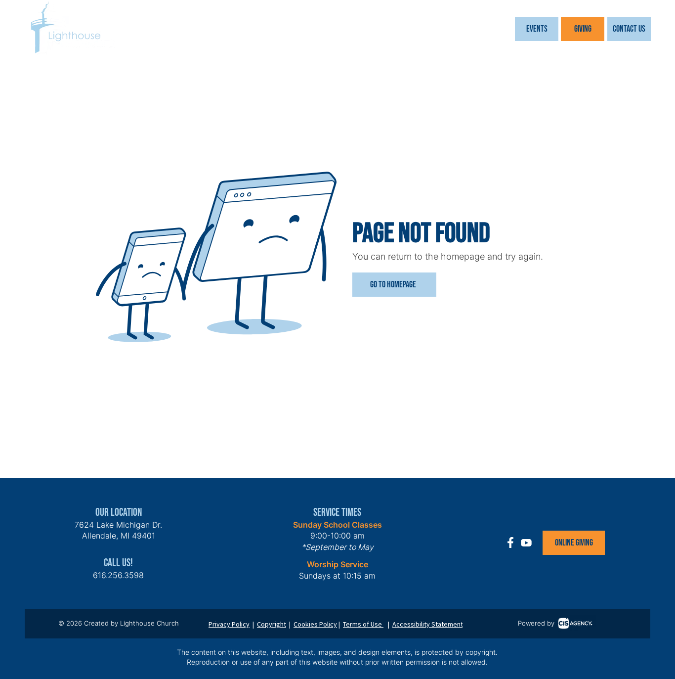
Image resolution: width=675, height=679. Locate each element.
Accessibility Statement (427, 624)
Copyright (271, 624)
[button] (536, 29)
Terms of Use (363, 624)
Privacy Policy (229, 624)
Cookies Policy (315, 624)
